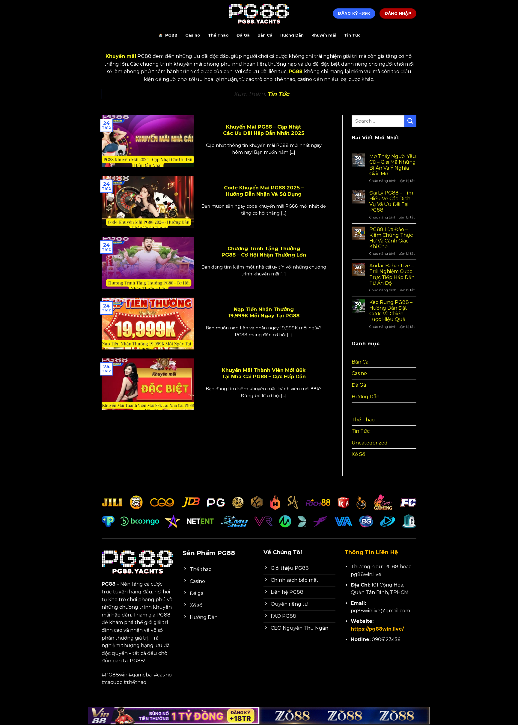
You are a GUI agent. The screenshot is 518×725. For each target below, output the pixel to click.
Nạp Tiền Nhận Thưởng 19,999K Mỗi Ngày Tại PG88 (263, 312)
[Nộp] (410, 121)
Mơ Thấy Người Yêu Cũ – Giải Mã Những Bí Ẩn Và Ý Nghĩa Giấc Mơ (392, 165)
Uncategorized (370, 443)
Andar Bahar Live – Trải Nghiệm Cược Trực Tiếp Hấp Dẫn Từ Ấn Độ (392, 274)
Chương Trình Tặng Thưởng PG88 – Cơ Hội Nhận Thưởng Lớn (264, 251)
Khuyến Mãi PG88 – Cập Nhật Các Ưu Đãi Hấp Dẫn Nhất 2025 (263, 130)
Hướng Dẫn (292, 35)
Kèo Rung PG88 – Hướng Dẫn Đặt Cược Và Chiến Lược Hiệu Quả (390, 310)
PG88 (171, 35)
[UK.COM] (259, 13)
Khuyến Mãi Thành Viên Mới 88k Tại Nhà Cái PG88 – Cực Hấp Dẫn (264, 373)
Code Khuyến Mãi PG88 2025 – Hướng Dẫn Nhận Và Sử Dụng (264, 191)
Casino (192, 35)
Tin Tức (352, 35)
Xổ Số (358, 454)
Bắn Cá (265, 35)
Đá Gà (243, 35)
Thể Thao (218, 35)
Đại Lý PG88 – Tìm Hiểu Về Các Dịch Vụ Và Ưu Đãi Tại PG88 (391, 201)
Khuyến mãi (323, 35)
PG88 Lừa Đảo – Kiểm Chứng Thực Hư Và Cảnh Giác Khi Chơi (391, 238)
